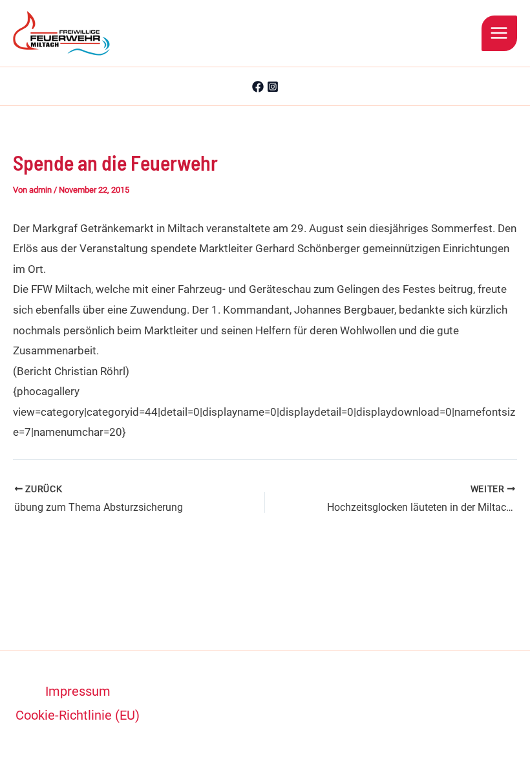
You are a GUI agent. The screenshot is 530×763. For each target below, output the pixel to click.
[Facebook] (258, 86)
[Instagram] (273, 86)
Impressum (78, 691)
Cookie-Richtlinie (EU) (78, 715)
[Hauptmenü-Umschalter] (500, 34)
